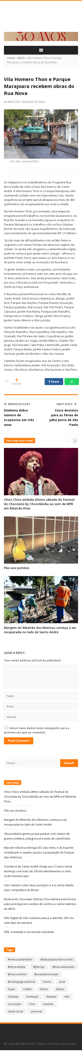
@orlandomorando (46, 974)
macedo (48, 1004)
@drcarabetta (16, 967)
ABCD (21, 58)
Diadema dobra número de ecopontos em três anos (19, 417)
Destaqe (13, 996)
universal (36, 1011)
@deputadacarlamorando (56, 959)
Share (55, 382)
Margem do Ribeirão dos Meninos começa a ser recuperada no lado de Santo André (40, 630)
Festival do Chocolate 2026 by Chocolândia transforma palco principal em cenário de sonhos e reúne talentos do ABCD (40, 904)
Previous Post (19, 404)
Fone (32, 1004)
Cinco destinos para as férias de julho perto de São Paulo (63, 417)
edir (67, 996)
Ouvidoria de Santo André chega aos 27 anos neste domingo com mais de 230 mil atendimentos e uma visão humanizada (38, 871)
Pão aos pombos (16, 568)
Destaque (32, 996)
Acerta (47, 982)
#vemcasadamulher (20, 959)
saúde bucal (15, 1011)
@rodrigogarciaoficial (21, 982)
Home (11, 58)
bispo (11, 989)
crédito (27, 989)
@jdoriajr (39, 967)
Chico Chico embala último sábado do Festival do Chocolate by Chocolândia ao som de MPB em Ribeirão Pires (39, 503)
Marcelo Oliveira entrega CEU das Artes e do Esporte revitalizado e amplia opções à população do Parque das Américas (39, 852)
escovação (14, 1004)
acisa (62, 982)
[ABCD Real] (41, 19)
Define (44, 989)
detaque (51, 996)
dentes (60, 989)
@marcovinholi (17, 974)
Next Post (65, 404)
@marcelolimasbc (63, 967)
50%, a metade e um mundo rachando (29, 932)
